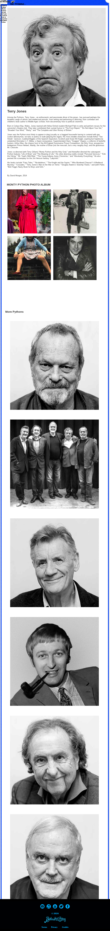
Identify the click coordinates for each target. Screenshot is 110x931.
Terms (44, 927)
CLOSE (3, 1)
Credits (65, 927)
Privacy (54, 927)
